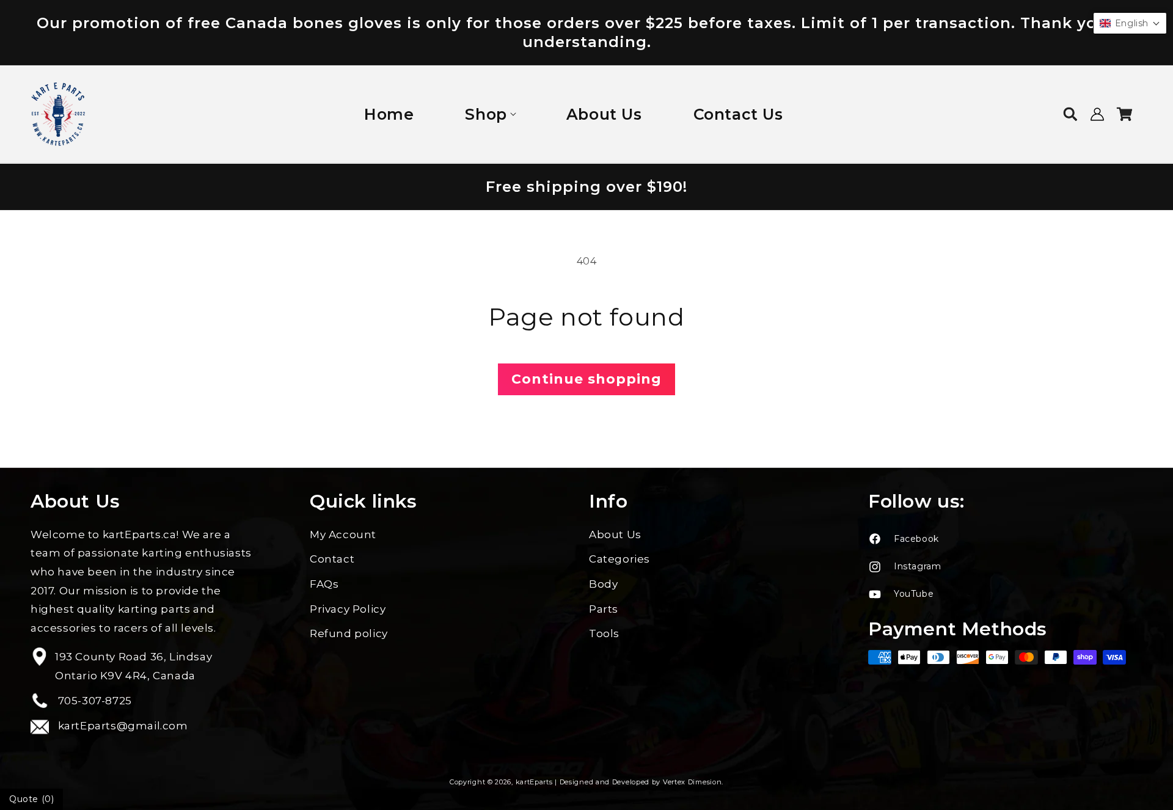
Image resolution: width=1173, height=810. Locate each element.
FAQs (324, 584)
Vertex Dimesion (692, 782)
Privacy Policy (348, 609)
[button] (490, 114)
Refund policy (349, 633)
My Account (343, 534)
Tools (604, 633)
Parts (603, 609)
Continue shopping (586, 379)
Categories (619, 559)
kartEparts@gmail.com (121, 726)
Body (603, 584)
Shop (485, 114)
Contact (332, 559)
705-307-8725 (93, 701)
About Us (615, 534)
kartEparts (534, 782)
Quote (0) (31, 799)
